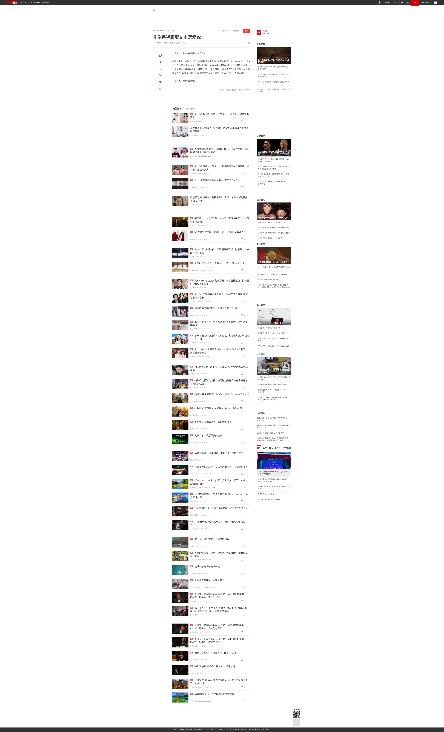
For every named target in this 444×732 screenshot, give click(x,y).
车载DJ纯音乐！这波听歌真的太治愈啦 (214, 694)
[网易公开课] (387, 2)
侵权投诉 (268, 729)
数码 (271, 448)
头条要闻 (261, 44)
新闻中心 (162, 31)
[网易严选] (395, 2)
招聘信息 (220, 729)
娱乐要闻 (261, 200)
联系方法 (213, 729)
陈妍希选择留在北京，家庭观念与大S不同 (216, 308)
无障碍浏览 (37, 2)
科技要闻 (261, 305)
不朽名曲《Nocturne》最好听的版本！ (214, 421)
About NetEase (198, 729)
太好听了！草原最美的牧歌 (208, 435)
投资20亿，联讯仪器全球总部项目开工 (272, 496)
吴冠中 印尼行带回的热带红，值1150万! (272, 491)
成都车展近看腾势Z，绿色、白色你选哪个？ (274, 385)
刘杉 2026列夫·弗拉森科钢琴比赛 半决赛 (215, 652)
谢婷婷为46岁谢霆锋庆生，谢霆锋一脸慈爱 (273, 228)
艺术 (265, 448)
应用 (29, 2)
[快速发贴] (160, 55)
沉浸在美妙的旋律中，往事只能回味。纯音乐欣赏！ (221, 466)
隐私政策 (234, 729)
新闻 (168, 31)
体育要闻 (261, 136)
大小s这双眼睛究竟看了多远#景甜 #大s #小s (217, 180)
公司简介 (206, 729)
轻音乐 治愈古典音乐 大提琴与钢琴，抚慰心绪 (218, 408)
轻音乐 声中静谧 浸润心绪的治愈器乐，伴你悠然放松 (221, 394)
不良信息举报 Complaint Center (248, 729)
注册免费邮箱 (424, 2)
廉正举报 (262, 729)
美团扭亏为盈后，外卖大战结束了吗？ (271, 333)
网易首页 (23, 2)
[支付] (402, 2)
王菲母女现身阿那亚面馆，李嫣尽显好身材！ (274, 233)
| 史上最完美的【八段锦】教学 (270, 433)
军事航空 (287, 448)
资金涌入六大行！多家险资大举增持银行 (272, 274)
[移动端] (380, 2)
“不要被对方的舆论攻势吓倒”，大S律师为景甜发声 (220, 232)
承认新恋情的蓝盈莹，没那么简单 (270, 238)
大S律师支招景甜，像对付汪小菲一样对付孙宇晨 (219, 263)
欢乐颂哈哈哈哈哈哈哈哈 (207, 566)
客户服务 (227, 729)
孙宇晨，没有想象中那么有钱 (268, 280)
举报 (248, 43)
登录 (415, 2)
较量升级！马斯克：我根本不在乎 (270, 328)
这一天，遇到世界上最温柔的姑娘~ (212, 539)
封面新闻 (177, 43)
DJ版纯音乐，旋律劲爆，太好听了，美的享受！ (219, 453)
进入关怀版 (45, 2)
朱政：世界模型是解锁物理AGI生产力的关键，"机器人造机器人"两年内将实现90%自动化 (274, 287)
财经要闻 (261, 244)
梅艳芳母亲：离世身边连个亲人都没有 (271, 222)
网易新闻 (265, 31)
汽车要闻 (261, 354)
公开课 (278, 448)
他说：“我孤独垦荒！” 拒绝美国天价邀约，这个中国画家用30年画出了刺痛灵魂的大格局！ (274, 483)
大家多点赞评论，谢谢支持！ (209, 580)
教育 (259, 448)
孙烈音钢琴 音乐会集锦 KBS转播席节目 (214, 666)
